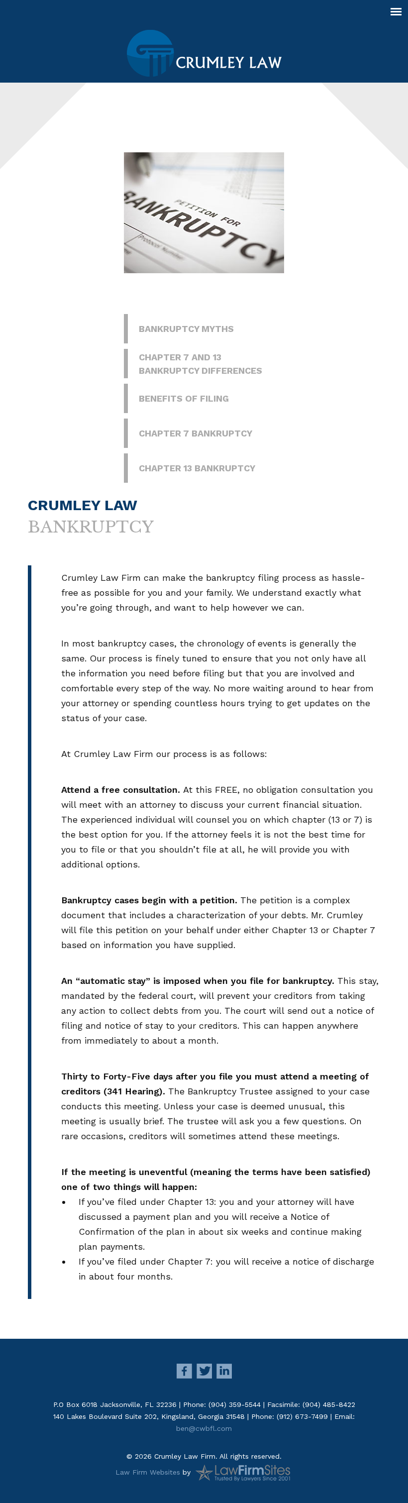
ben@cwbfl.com (204, 1428)
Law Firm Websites (147, 1472)
